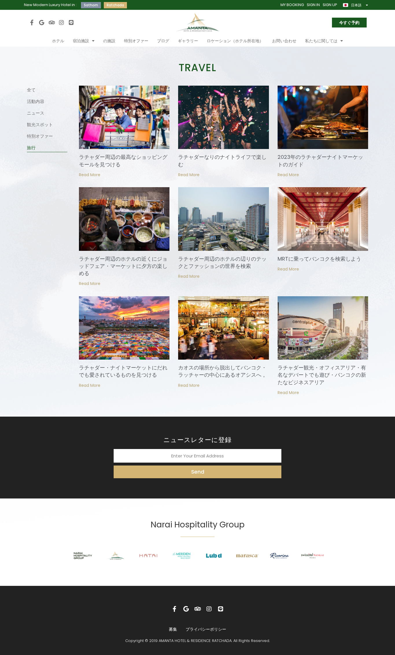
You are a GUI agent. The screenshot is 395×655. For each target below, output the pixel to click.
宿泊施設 (81, 41)
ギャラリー (188, 41)
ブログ (163, 41)
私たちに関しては (321, 41)
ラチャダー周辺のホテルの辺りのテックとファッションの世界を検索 (222, 262)
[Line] (71, 22)
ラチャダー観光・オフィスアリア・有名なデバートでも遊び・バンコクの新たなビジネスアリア (322, 375)
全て (31, 90)
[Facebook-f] (32, 22)
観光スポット (40, 125)
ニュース (35, 113)
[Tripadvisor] (51, 22)
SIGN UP (330, 5)
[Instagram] (62, 22)
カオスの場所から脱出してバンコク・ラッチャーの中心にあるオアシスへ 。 (223, 371)
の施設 (109, 41)
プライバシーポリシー (206, 629)
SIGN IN (313, 5)
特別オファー (136, 41)
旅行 (31, 148)
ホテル (58, 41)
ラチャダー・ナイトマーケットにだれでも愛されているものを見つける (123, 371)
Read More (89, 175)
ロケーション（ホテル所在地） (235, 41)
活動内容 (35, 101)
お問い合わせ (284, 41)
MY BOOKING (292, 5)
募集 (173, 629)
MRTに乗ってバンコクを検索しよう (319, 258)
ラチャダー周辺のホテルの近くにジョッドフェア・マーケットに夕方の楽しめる (123, 266)
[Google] (42, 22)
